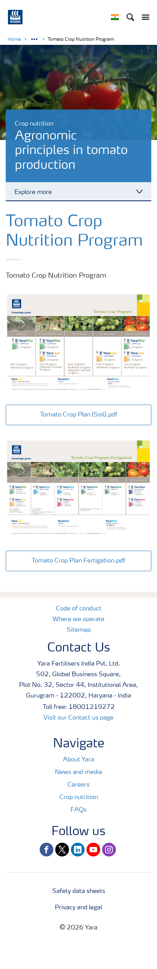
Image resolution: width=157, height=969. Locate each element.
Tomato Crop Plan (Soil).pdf (78, 415)
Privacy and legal (78, 908)
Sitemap (79, 630)
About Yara (78, 760)
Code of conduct (78, 609)
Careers (78, 785)
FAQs (78, 810)
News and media (78, 772)
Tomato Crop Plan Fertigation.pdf (78, 561)
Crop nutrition (78, 797)
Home (14, 39)
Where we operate (78, 619)
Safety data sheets (78, 891)
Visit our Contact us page (78, 718)
